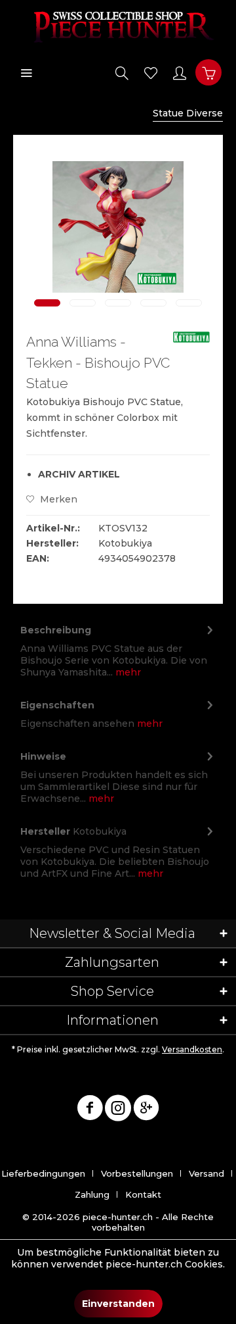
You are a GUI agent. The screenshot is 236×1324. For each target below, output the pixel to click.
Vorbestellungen (137, 1173)
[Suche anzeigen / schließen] (122, 72)
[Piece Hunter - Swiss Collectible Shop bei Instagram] (118, 1110)
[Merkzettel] (151, 72)
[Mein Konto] (180, 72)
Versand (206, 1173)
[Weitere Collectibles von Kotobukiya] (191, 343)
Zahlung (92, 1194)
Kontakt (143, 1194)
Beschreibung (55, 630)
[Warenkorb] (208, 72)
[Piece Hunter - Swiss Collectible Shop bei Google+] (146, 1110)
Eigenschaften (57, 705)
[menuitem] (26, 72)
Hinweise (43, 756)
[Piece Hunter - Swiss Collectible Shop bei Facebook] (90, 1110)
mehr (127, 672)
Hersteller (45, 831)
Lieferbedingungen (43, 1173)
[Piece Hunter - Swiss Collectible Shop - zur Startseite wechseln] (118, 26)
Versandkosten (192, 1049)
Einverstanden (118, 1304)
